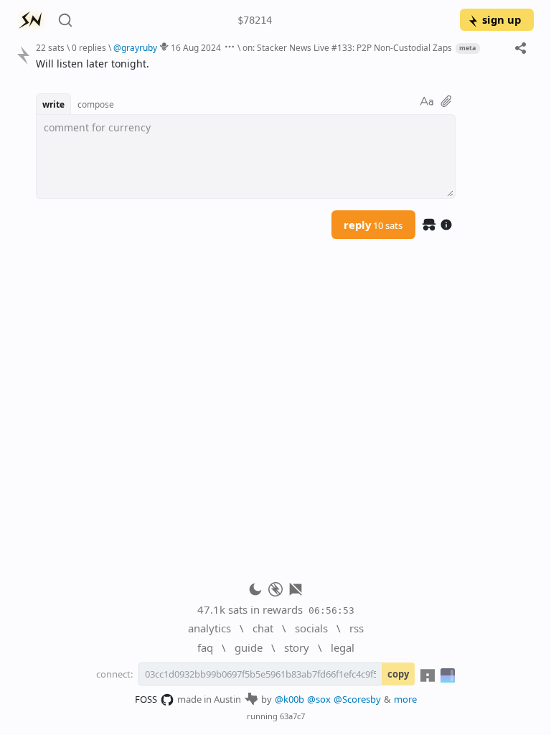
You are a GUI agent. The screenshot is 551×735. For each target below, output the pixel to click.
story (296, 647)
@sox (319, 699)
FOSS (146, 699)
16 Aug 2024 (196, 47)
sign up (501, 19)
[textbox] (279, 63)
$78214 (254, 20)
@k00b (289, 699)
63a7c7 (292, 716)
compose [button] (95, 104)
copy (398, 674)
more (405, 699)
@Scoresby (357, 699)
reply (373, 224)
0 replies (89, 47)
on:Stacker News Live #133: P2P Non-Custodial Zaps (347, 47)
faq (205, 647)
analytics (209, 628)
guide (249, 647)
